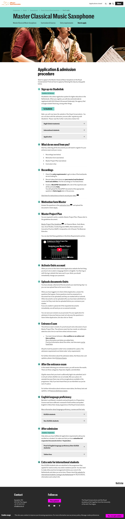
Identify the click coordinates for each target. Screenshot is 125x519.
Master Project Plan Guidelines (51, 224)
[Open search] (113, 3)
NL (106, 4)
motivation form (64, 205)
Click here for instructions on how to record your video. (58, 196)
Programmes (16, 10)
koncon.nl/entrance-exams (58, 391)
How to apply (82, 23)
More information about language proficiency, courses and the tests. (63, 409)
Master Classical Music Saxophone (50, 10)
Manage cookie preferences (90, 515)
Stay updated (54, 501)
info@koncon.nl (19, 506)
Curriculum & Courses (48, 23)
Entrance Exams (61, 358)
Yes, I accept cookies (114, 516)
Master (25, 10)
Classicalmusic (34, 10)
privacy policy (76, 515)
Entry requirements (66, 23)
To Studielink (47, 109)
